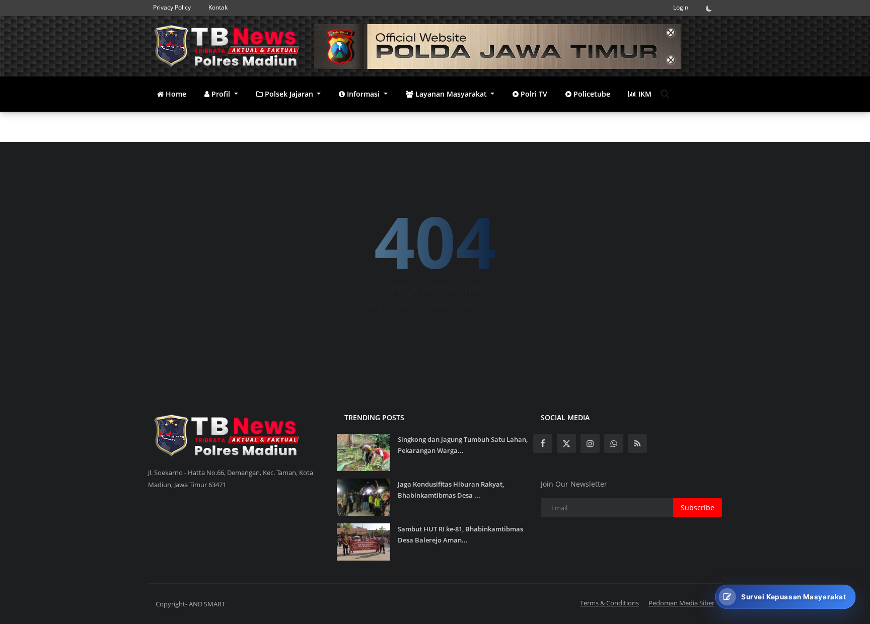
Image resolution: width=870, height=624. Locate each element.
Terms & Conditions (609, 602)
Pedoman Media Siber (681, 602)
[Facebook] (542, 443)
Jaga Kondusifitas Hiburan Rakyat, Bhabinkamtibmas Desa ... (451, 490)
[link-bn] (497, 46)
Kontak (218, 7)
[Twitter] (566, 443)
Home (175, 94)
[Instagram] (590, 443)
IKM (643, 94)
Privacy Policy (172, 7)
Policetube (590, 94)
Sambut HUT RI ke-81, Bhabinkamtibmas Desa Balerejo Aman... (460, 534)
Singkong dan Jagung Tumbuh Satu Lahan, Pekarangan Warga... (463, 445)
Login (680, 7)
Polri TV (533, 94)
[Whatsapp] (613, 443)
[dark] (711, 8)
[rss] (637, 443)
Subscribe (697, 507)
